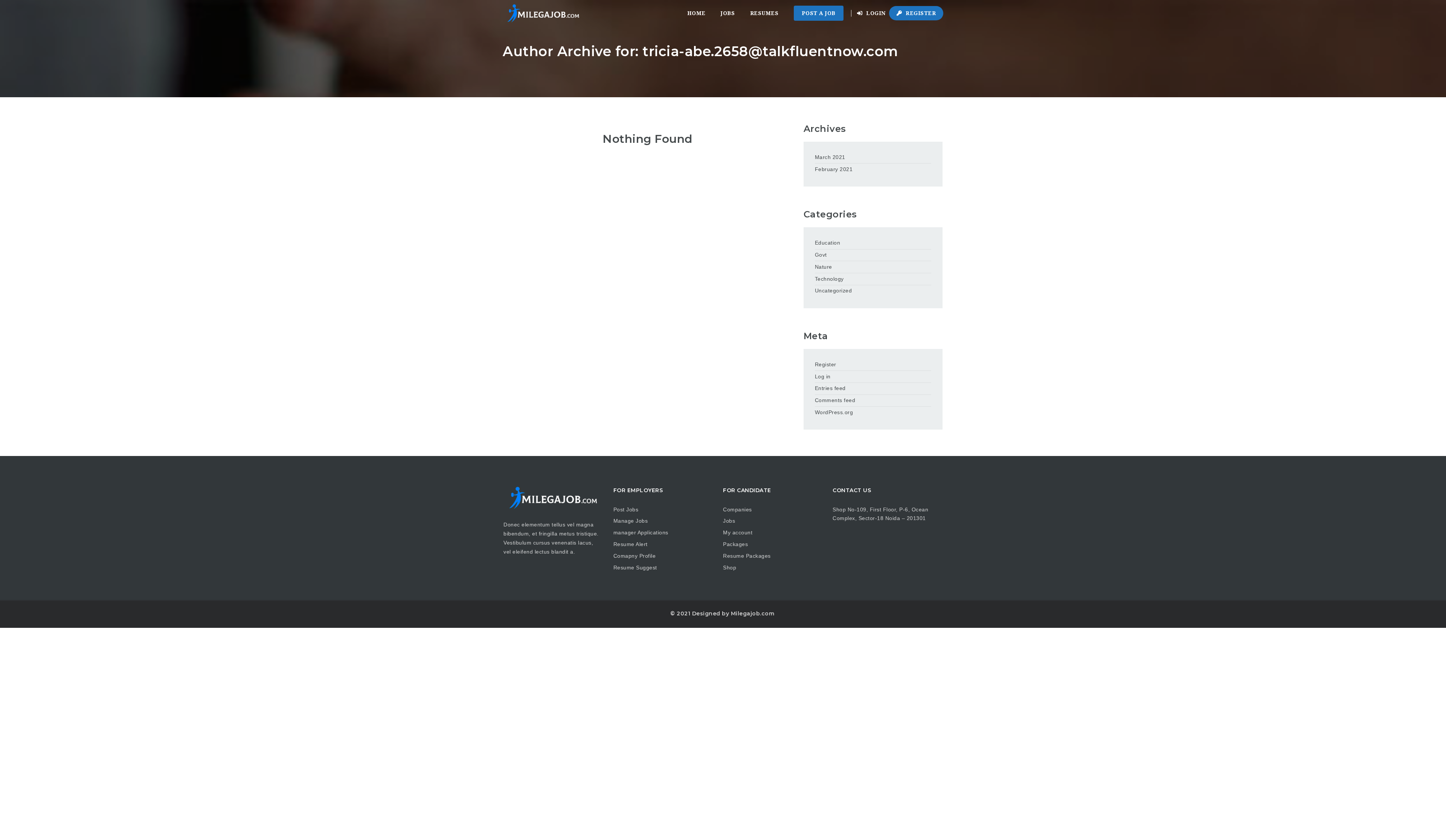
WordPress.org (834, 412)
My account (737, 532)
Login (875, 13)
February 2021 (834, 169)
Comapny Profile (634, 556)
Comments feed (835, 400)
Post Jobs (626, 509)
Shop (729, 568)
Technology (829, 279)
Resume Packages (747, 556)
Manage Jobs (630, 521)
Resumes (764, 13)
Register (920, 13)
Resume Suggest (635, 568)
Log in (823, 376)
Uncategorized (833, 291)
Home (696, 13)
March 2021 (830, 157)
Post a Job (819, 13)
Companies (737, 509)
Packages (735, 544)
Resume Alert (630, 544)
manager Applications (640, 532)
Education (827, 243)
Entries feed (830, 388)
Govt (821, 255)
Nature (823, 267)
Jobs (728, 13)
